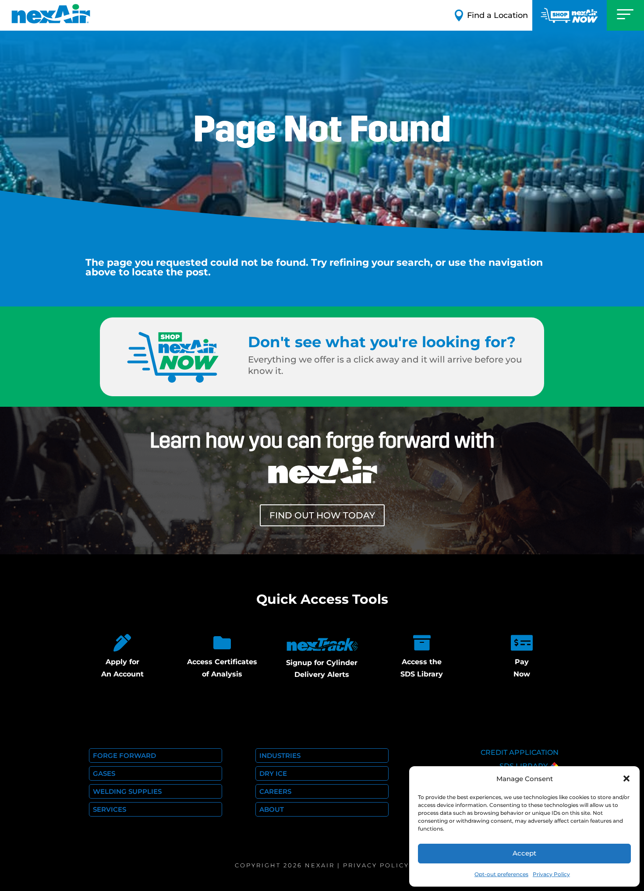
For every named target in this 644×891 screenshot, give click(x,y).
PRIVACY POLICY (376, 865)
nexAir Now (569, 15)
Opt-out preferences (501, 874)
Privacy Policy (551, 874)
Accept (524, 853)
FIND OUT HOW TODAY (322, 515)
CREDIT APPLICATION (520, 752)
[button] (626, 778)
